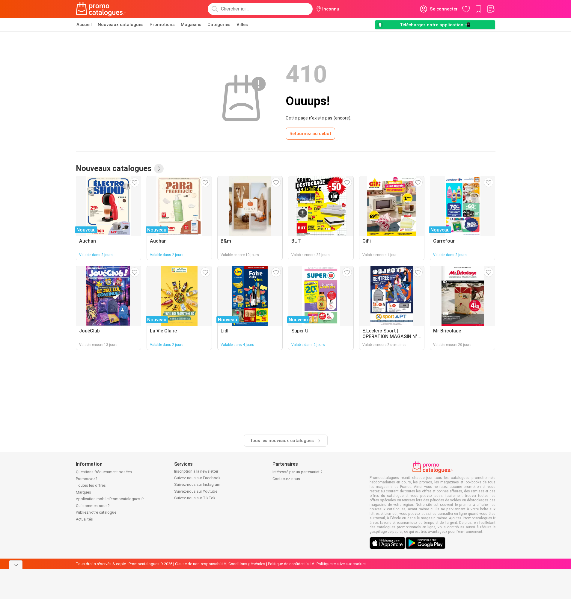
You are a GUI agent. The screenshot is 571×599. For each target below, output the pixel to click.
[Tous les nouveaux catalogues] (159, 168)
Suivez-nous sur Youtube (195, 491)
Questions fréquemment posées (104, 472)
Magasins (191, 24)
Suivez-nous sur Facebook (197, 478)
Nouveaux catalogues (121, 24)
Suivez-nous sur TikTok (195, 498)
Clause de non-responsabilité (200, 564)
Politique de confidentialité (291, 564)
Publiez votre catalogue (96, 512)
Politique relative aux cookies (342, 564)
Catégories (218, 24)
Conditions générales (246, 564)
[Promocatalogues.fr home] (101, 8)
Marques (83, 492)
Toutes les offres (91, 485)
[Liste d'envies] (490, 9)
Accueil (84, 24)
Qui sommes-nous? (93, 505)
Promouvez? (86, 479)
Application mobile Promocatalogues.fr (110, 499)
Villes (242, 24)
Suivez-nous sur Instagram (197, 484)
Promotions (162, 24)
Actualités (84, 519)
